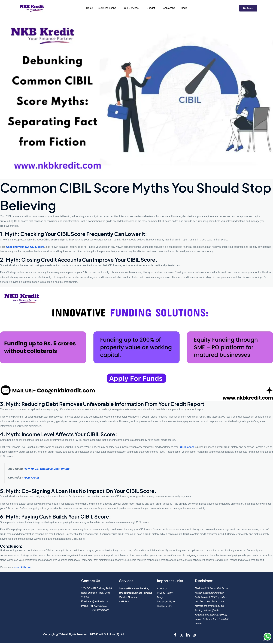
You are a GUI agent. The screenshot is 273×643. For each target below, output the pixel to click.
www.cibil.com (22, 567)
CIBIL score (187, 447)
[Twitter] (181, 635)
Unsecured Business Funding (135, 592)
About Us (162, 588)
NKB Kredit (31, 477)
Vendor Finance (128, 597)
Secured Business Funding (134, 588)
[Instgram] (194, 635)
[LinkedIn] (187, 635)
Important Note (166, 601)
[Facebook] (175, 635)
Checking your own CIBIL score (25, 247)
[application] (117, 8)
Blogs (183, 8)
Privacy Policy (165, 592)
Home (89, 8)
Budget (151, 8)
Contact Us (169, 8)
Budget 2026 (164, 605)
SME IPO (124, 601)
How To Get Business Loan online (47, 468)
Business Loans (107, 8)
